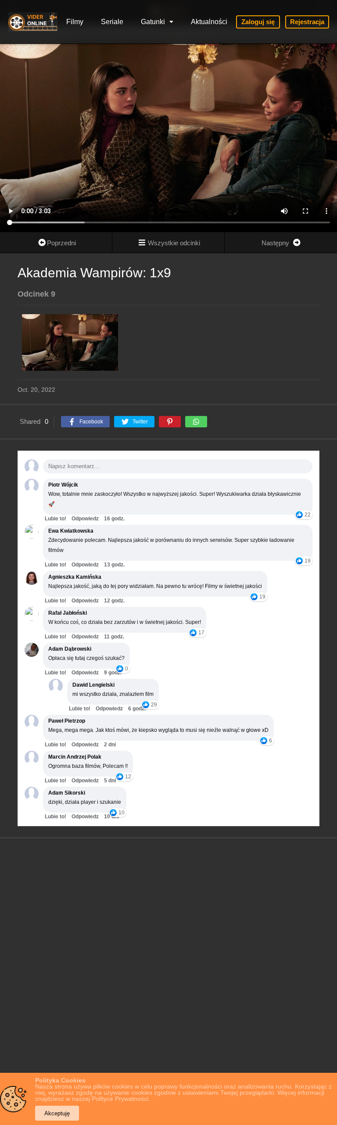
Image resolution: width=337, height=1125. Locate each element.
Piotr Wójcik (63, 484)
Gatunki (153, 21)
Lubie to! (55, 518)
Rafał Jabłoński (67, 613)
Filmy (74, 21)
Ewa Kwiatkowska (70, 531)
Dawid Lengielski (93, 685)
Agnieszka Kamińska (74, 577)
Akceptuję (57, 1113)
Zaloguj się (258, 21)
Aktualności (209, 21)
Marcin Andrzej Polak (74, 757)
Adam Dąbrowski (69, 649)
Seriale (112, 21)
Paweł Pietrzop (66, 721)
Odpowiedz (85, 518)
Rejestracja (307, 21)
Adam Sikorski (66, 792)
